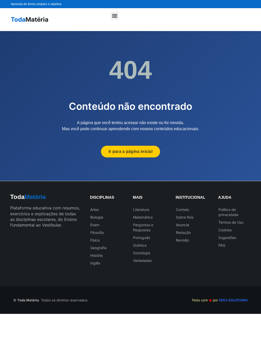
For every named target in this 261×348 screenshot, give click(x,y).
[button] (115, 15)
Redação (183, 232)
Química (140, 245)
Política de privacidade (228, 212)
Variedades (142, 260)
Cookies (225, 230)
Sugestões (227, 237)
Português (141, 237)
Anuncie (182, 225)
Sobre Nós (184, 217)
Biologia (96, 217)
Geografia (98, 248)
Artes (94, 209)
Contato (182, 209)
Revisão (182, 240)
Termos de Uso (230, 222)
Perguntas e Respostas (143, 227)
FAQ (221, 245)
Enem (94, 225)
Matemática (143, 217)
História (96, 255)
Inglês (95, 263)
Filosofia (97, 232)
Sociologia (141, 253)
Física (95, 240)
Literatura (141, 209)
